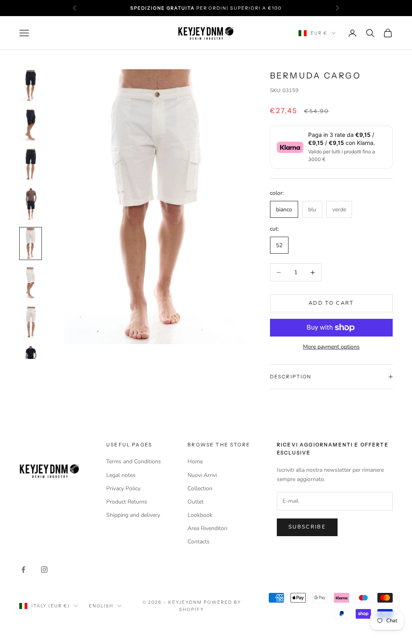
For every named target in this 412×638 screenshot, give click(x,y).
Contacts (198, 541)
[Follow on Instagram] (44, 570)
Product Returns (126, 502)
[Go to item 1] (30, 85)
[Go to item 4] (30, 204)
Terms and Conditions (133, 461)
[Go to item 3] (30, 164)
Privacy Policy (123, 488)
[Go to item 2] (30, 125)
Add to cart (331, 303)
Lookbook (199, 515)
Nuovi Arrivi (202, 475)
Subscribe (307, 527)
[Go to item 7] (30, 322)
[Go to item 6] (30, 282)
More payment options (331, 347)
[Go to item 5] (30, 243)
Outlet (195, 502)
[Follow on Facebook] (23, 570)
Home (195, 461)
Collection (199, 488)
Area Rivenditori (207, 528)
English (101, 606)
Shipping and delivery (133, 515)
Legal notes (121, 475)
